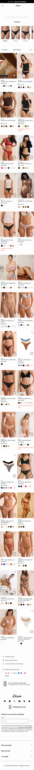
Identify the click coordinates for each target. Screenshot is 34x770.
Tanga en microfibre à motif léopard (25, 599)
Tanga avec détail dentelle (7, 240)
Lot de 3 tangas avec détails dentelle (25, 638)
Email (3, 717)
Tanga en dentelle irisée (24, 521)
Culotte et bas (19, 17)
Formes (27, 17)
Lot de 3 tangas (6, 201)
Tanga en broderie (24, 440)
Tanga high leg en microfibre (7, 521)
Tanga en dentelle (7, 163)
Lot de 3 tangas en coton (24, 360)
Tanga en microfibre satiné (8, 399)
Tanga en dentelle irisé (7, 321)
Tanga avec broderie (8, 81)
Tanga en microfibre (25, 81)
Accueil (7, 17)
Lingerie (13, 17)
